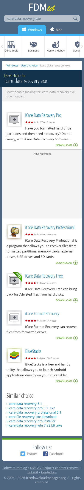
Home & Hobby (56, 50)
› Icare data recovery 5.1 (24, 403)
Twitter (32, 453)
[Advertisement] (42, 186)
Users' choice (29, 65)
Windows (12, 65)
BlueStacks (33, 351)
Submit (33, 472)
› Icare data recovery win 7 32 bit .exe (34, 425)
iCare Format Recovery (42, 313)
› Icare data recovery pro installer (30, 421)
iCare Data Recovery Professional (50, 227)
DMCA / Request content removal (54, 468)
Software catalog (14, 468)
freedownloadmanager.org (46, 477)
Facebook (56, 453)
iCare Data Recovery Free (44, 275)
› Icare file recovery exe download (31, 416)
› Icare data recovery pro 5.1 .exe (30, 408)
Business (33, 50)
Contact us (49, 472)
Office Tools (11, 50)
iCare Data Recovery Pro (43, 115)
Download (64, 145)
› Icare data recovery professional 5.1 (33, 412)
